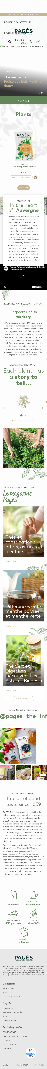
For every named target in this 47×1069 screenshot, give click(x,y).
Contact (7, 1049)
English (6, 1065)
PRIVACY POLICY (9, 1045)
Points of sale (20, 41)
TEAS (5, 993)
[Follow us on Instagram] (38, 1065)
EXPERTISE (34, 920)
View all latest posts (23, 699)
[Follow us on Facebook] (35, 1065)
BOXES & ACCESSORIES (12, 997)
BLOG (5, 1017)
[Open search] (9, 41)
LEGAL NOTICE (9, 1040)
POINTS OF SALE (9, 1032)
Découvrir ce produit (21, 177)
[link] (30, 41)
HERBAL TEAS (8, 989)
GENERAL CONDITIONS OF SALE (16, 1036)
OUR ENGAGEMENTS (11, 1021)
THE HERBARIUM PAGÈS (12, 1013)
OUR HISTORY (8, 1008)
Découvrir (23, 187)
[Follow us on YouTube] (42, 1065)
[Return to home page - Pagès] (23, 31)
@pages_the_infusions (23, 716)
